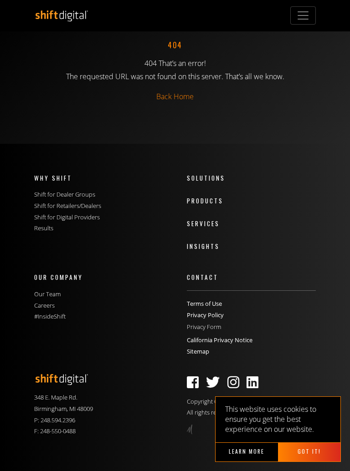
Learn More (246, 451)
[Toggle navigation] (303, 15)
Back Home (175, 96)
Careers (44, 305)
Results (43, 228)
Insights (203, 246)
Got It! (309, 451)
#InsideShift (50, 316)
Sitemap (198, 351)
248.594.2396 (58, 420)
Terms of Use (204, 303)
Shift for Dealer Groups (64, 194)
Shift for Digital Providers (67, 217)
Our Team (47, 294)
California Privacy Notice (219, 340)
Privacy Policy (205, 315)
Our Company (58, 277)
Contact (202, 277)
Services (203, 223)
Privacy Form (204, 327)
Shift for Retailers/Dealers (67, 206)
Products (205, 200)
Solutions (206, 177)
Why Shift (53, 177)
